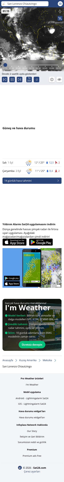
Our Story (32, 431)
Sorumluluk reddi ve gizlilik (32, 442)
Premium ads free (32, 455)
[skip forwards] (19, 79)
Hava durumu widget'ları (32, 417)
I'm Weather (32, 384)
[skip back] (4, 79)
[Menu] (60, 3)
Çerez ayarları (32, 471)
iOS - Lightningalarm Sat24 (32, 403)
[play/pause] (12, 79)
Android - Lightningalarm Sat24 (32, 398)
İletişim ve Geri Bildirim (32, 436)
